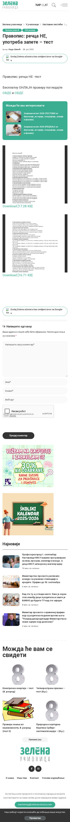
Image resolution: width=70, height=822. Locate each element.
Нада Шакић (14, 49)
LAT (45, 5)
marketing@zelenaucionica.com (35, 804)
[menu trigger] (63, 5)
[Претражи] (53, 5)
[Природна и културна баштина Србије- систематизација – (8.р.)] (51, 709)
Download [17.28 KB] (17, 206)
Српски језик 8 (12, 30)
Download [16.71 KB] (17, 275)
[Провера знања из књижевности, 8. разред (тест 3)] (18, 709)
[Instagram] (38, 769)
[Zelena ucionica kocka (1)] (28, 465)
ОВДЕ (7, 93)
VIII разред (30, 30)
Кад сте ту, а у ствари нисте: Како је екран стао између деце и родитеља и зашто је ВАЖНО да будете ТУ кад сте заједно (44, 597)
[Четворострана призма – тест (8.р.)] (51, 673)
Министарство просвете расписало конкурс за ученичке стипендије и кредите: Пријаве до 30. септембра (41, 579)
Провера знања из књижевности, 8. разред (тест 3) (17, 728)
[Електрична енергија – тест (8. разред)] (18, 673)
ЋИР (38, 5)
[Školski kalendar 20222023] (28, 514)
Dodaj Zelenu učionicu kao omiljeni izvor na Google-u (37, 58)
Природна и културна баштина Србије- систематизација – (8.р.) (50, 728)
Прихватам (35, 818)
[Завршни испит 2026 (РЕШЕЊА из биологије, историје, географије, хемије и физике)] (35, 130)
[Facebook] (32, 769)
